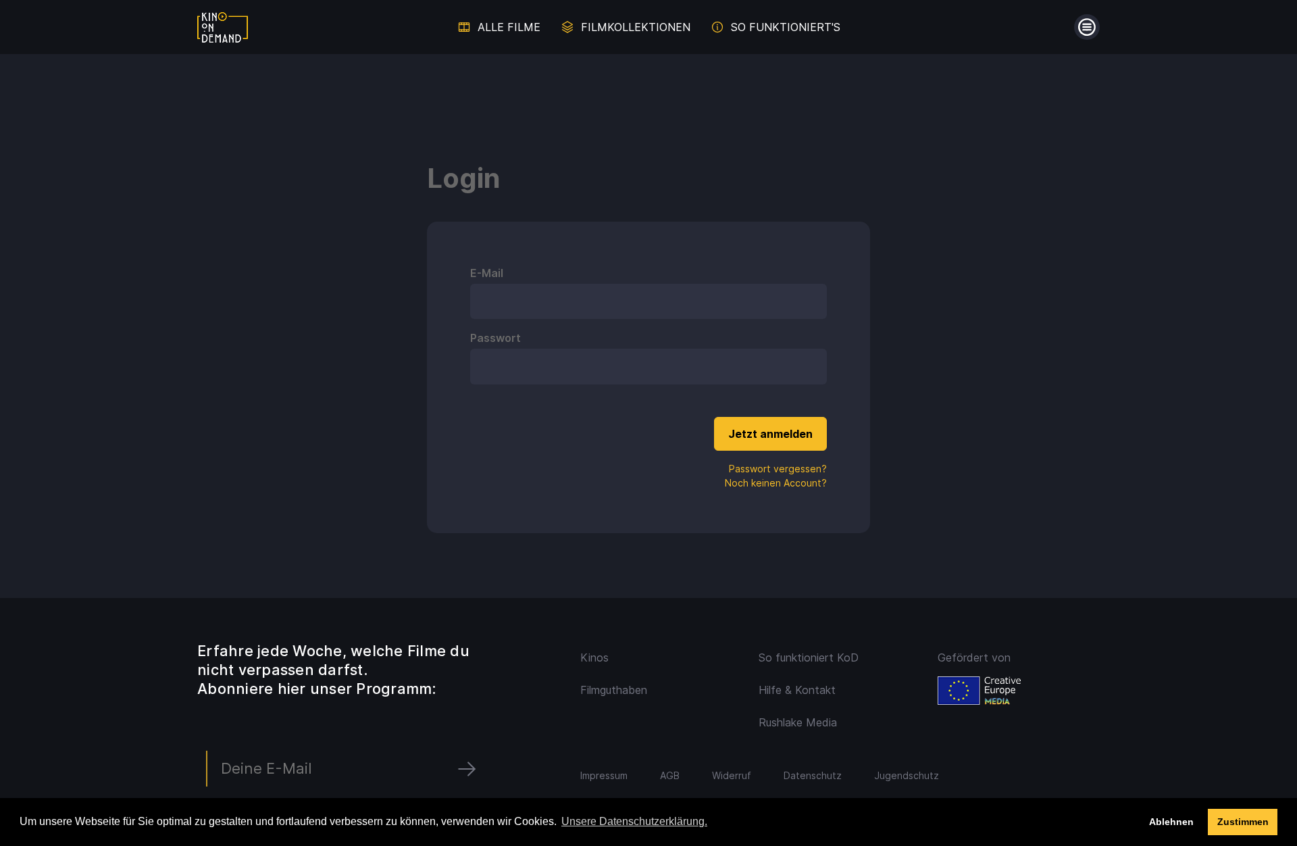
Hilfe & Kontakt (797, 690)
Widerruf (731, 775)
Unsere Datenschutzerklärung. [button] (634, 821)
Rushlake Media (798, 722)
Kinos (594, 657)
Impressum (604, 775)
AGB (670, 775)
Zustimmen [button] (1243, 821)
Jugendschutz (906, 775)
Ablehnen (1171, 821)
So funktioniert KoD (809, 657)
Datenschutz (813, 775)
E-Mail (486, 273)
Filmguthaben (613, 690)
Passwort (495, 338)
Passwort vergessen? (778, 468)
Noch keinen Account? (776, 483)
